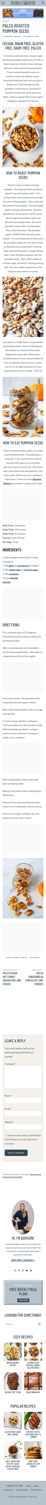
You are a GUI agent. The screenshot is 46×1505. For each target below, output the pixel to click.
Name (8, 1095)
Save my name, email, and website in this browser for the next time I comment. (23, 1139)
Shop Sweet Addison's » (23, 1260)
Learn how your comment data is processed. (22, 1175)
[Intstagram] (15, 1270)
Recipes (6, 21)
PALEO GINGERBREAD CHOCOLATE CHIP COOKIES (34, 977)
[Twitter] (27, 1270)
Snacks (24, 957)
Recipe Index (36, 1490)
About (36, 1486)
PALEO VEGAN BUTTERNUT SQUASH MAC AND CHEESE (12, 977)
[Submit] (39, 1324)
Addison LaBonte (13, 36)
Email (8, 1109)
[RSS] (31, 1270)
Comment (10, 1064)
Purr (35, 1497)
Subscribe (23, 1300)
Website (9, 1122)
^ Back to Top (14, 1486)
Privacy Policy (22, 1490)
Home (28, 1486)
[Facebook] (22, 1270)
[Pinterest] (19, 1270)
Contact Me (8, 1490)
